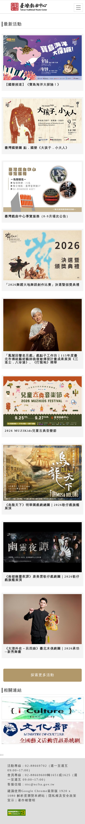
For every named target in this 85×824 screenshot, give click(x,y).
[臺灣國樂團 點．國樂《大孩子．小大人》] (42, 121)
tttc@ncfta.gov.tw (40, 784)
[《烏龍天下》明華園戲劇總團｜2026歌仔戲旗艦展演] (42, 473)
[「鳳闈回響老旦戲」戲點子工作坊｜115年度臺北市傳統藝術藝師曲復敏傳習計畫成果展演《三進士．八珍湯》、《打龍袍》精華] (42, 325)
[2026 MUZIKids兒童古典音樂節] (42, 401)
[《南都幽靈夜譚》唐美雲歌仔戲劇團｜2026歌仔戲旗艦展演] (42, 547)
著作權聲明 (26, 800)
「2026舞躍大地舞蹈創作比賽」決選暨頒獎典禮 (42, 284)
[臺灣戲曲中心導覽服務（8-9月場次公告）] (42, 187)
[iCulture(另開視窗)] (43, 708)
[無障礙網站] (16, 815)
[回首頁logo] (23, 8)
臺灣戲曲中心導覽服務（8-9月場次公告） (37, 216)
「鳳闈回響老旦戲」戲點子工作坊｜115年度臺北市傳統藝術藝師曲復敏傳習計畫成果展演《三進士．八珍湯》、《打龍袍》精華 (41, 359)
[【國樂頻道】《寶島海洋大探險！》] (42, 58)
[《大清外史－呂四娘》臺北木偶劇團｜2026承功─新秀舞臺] (42, 619)
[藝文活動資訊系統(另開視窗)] (43, 733)
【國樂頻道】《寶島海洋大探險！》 (33, 84)
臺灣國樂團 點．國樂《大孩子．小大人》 (37, 147)
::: (2, 754)
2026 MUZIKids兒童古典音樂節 (31, 430)
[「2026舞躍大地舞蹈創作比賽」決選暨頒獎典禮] (42, 255)
